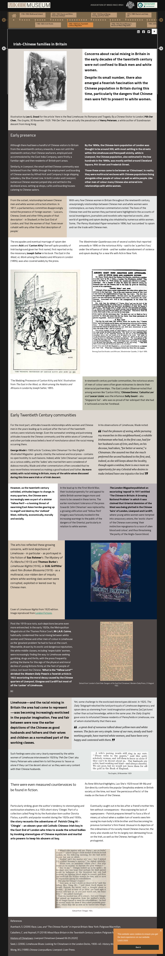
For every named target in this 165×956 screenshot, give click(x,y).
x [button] (161, 930)
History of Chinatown (21, 938)
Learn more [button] (123, 940)
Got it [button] (138, 947)
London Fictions (43, 613)
